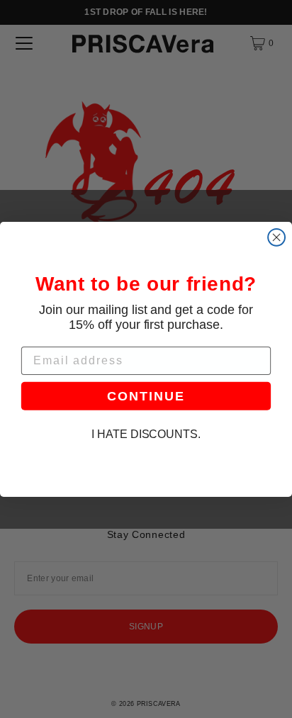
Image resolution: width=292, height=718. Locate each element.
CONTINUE (145, 395)
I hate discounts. (146, 434)
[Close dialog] (276, 236)
